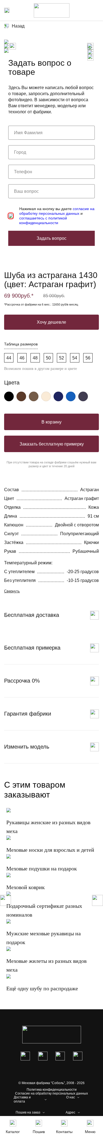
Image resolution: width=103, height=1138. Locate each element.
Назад (18, 26)
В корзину (51, 422)
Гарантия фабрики (27, 714)
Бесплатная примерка (32, 648)
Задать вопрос (51, 238)
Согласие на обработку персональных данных (51, 1093)
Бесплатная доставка (31, 615)
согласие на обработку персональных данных (56, 211)
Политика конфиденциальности (52, 1090)
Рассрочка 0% (22, 681)
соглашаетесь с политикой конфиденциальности (43, 220)
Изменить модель (26, 747)
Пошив (39, 1131)
